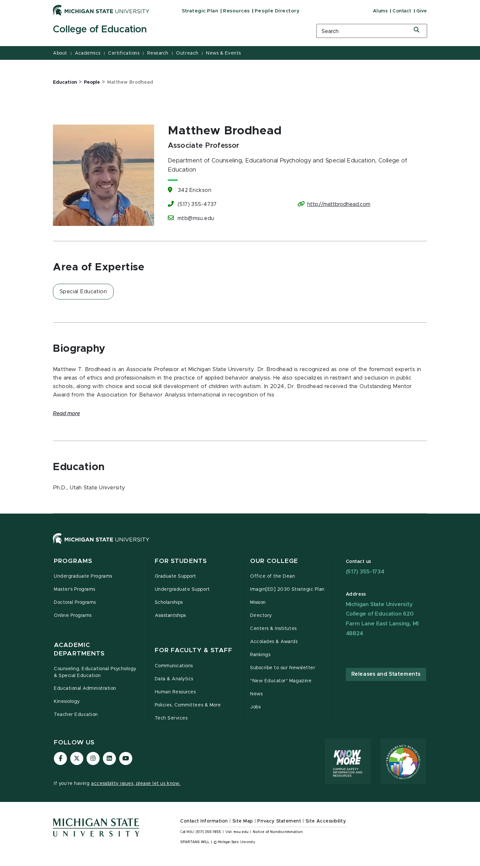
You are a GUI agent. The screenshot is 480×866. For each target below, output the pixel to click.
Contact (401, 11)
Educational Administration (85, 688)
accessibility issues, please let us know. (136, 783)
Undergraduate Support (182, 589)
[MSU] (240, 545)
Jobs (255, 707)
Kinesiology (67, 701)
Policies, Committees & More (188, 705)
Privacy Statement (279, 821)
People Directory (277, 10)
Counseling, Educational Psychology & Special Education (95, 672)
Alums (380, 11)
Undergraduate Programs (83, 576)
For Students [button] (181, 561)
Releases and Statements (386, 674)
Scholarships (169, 602)
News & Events (223, 53)
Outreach (187, 53)
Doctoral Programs (75, 602)
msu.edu (240, 832)
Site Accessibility (326, 821)
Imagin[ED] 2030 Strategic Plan (287, 589)
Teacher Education (76, 714)
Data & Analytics (174, 679)
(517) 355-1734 (365, 571)
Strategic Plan (200, 10)
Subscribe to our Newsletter (282, 668)
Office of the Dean (272, 576)
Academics (88, 53)
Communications (174, 666)
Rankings (260, 655)
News (256, 694)
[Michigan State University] (101, 10)
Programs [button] (73, 561)
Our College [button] (274, 561)
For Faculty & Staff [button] (193, 650)
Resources (236, 10)
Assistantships (170, 615)
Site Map (242, 821)
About (60, 53)
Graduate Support (175, 576)
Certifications (123, 53)
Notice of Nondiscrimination (278, 832)
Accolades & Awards (274, 641)
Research (157, 53)
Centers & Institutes (273, 628)
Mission (258, 602)
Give (421, 11)
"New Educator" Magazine (281, 681)
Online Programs (73, 615)
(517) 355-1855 (208, 832)
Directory (261, 615)
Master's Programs (74, 589)
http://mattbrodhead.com (338, 204)
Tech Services (171, 718)
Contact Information (204, 821)
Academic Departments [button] (79, 649)
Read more (66, 413)
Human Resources (175, 692)
